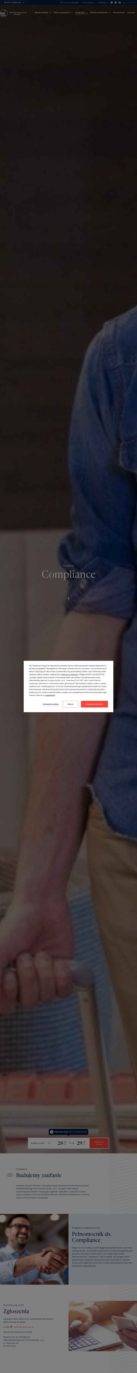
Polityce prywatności (69, 674)
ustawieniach (50, 695)
